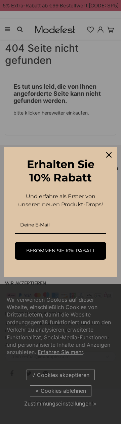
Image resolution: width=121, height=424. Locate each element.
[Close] (109, 155)
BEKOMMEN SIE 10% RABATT (60, 251)
